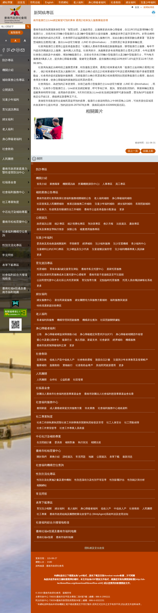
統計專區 (59, 223)
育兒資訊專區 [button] (10, 109)
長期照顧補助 (142, 203)
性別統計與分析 (136, 480)
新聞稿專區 (148, 7)
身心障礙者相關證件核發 (129, 334)
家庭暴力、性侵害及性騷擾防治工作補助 (59, 209)
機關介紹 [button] (7, 70)
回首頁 (21, 2)
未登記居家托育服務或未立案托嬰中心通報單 (61, 274)
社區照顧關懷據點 (110, 320)
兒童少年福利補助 (104, 203)
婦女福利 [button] (7, 119)
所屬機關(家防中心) (88, 184)
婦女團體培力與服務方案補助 (91, 300)
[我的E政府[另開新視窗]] (15, 303)
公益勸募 (65, 379)
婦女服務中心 (44, 300)
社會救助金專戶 (84, 365)
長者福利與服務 (45, 320)
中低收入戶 (120, 508)
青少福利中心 (138, 243)
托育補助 (42, 269)
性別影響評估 (117, 480)
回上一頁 (133, 151)
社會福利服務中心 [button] (13, 192)
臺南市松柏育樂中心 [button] (14, 221)
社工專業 (42, 514)
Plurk (8, 50)
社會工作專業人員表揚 (72, 428)
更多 (121, 209)
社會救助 (116, 2)
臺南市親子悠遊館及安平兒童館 (106, 274)
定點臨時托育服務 (109, 280)
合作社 (53, 379)
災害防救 (42, 359)
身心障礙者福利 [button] (12, 139)
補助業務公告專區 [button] (13, 79)
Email (22, 50)
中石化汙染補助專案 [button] (14, 211)
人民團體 (41, 373)
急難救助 (55, 365)
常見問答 (7, 255)
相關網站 (42, 485)
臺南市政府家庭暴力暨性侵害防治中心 (14, 170)
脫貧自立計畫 (102, 359)
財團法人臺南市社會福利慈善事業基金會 (59, 393)
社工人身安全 (113, 422)
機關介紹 (41, 178)
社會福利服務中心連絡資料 (112, 408)
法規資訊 (121, 223)
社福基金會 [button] (9, 182)
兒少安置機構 (120, 243)
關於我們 (42, 456)
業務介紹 (55, 456)
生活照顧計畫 (44, 442)
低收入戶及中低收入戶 (62, 359)
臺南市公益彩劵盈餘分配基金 (100, 209)
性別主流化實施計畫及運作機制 (54, 480)
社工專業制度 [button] (10, 202)
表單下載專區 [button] (10, 264)
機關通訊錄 (69, 184)
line (17, 50)
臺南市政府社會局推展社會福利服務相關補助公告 (64, 198)
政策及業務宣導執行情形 (50, 229)
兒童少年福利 (148, 2)
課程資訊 (68, 456)
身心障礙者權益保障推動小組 (61, 334)
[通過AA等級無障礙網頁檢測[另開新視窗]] (15, 313)
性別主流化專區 (45, 473)
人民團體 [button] (7, 158)
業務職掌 (55, 184)
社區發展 (78, 379)
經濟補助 (87, 243)
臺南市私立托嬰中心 (92, 269)
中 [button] (15, 41)
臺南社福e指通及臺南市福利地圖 (56, 531)
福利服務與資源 (118, 300)
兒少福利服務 (102, 243)
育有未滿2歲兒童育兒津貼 (64, 269)
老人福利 (78, 2)
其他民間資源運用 (106, 365)
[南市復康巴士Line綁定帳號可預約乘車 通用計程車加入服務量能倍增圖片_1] (15, 324)
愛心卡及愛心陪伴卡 (48, 339)
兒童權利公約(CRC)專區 (50, 249)
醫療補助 (42, 365)
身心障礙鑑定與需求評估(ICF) (96, 334)
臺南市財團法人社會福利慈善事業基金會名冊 (109, 393)
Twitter (13, 50)
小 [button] (6, 41)
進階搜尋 (15, 32)
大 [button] (25, 41)
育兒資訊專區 (44, 263)
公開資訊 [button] (7, 89)
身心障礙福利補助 (122, 198)
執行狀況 (83, 442)
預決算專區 (94, 223)
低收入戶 (106, 508)
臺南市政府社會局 (15, 14)
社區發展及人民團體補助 (50, 203)
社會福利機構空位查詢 (14, 233)
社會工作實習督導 (46, 428)
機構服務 (130, 339)
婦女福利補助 (125, 203)
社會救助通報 (84, 359)
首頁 (137, 7)
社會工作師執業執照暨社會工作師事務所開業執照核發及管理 (70, 422)
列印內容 (154, 12)
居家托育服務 (114, 269)
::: (1, 6)
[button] (48, 128)
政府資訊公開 (44, 223)
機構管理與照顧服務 (68, 320)
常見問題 (80, 456)
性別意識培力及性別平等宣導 (90, 480)
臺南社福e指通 (45, 537)
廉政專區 (134, 223)
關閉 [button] (39, 158)
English (49, 2)
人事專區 (107, 184)
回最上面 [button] (148, 151)
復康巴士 (67, 339)
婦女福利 (131, 2)
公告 (39, 334)
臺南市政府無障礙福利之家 (51, 345)
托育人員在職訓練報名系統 (137, 280)
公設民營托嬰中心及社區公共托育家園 (58, 280)
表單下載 (114, 456)
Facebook (3, 50)
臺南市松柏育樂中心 (48, 450)
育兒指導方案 (89, 280)
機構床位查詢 (89, 320)
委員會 (58, 442)
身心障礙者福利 (97, 2)
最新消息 (127, 456)
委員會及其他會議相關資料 (51, 243)
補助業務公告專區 (47, 192)
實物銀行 (68, 365)
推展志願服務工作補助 (79, 203)
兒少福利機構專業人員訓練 (129, 249)
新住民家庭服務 (63, 300)
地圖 (91, 456)
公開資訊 (41, 217)
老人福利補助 (101, 198)
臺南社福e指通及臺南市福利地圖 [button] (14, 290)
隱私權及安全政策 (94, 548)
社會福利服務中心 (47, 402)
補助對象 (70, 442)
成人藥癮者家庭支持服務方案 (66, 408)
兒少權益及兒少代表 (78, 249)
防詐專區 (7, 60)
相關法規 (96, 442)
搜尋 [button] (28, 26)
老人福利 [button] (7, 129)
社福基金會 (43, 388)
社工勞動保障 (131, 422)
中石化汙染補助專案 (48, 436)
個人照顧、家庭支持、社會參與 (92, 339)
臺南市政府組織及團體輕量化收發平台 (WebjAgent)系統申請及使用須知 (89, 514)
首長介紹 (42, 184)
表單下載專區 (44, 502)
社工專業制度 (44, 416)
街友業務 (90, 408)
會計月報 (108, 223)
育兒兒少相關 (44, 508)
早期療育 (74, 243)
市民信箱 (35, 2)
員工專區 (120, 184)
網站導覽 (7, 2)
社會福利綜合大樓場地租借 (14, 276)
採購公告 (72, 229)
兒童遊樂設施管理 (102, 249)
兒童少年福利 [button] (10, 99)
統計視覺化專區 (76, 223)
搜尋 (2, 25)
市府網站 (63, 2)
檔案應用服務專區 (90, 229)
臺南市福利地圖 (64, 537)
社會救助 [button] (7, 149)
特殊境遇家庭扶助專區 (49, 305)
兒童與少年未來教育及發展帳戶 (130, 359)
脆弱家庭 (42, 408)
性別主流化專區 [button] (12, 245)
